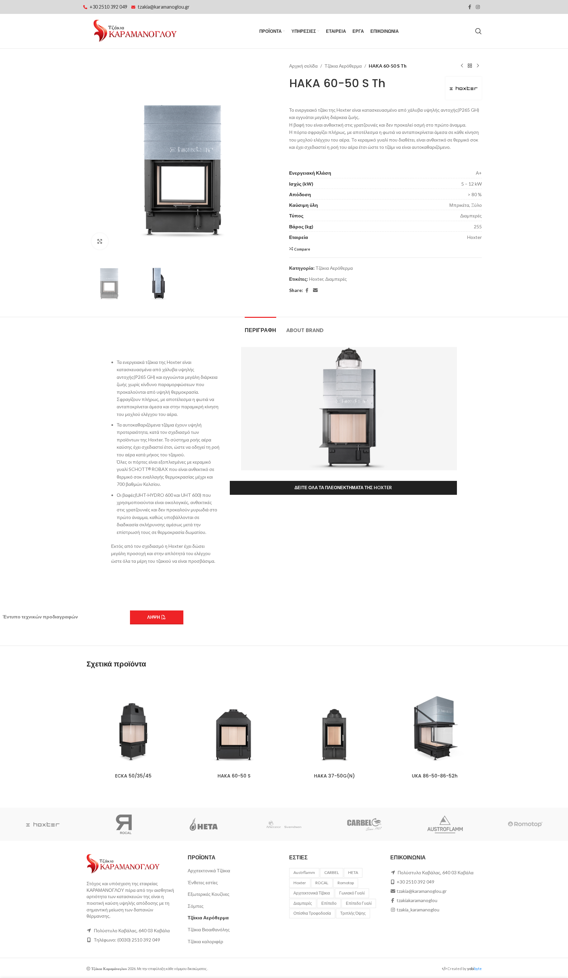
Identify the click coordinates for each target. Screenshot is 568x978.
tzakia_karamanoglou (418, 909)
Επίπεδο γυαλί (359, 903)
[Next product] (478, 66)
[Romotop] (525, 824)
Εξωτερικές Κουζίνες (208, 894)
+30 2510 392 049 (108, 7)
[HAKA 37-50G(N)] (334, 723)
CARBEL (331, 872)
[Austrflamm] (445, 824)
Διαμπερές (336, 279)
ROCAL (321, 882)
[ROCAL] (123, 824)
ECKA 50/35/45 (133, 776)
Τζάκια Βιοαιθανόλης (209, 929)
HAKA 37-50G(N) (334, 776)
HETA (353, 872)
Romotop (346, 882)
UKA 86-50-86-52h (435, 776)
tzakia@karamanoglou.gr (164, 7)
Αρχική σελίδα (303, 66)
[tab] (260, 327)
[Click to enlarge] (100, 241)
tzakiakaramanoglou (417, 900)
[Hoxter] (43, 824)
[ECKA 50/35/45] (133, 723)
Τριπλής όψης (353, 913)
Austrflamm (304, 872)
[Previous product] (462, 66)
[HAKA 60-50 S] (234, 723)
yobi (474, 968)
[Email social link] (315, 290)
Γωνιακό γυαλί (352, 893)
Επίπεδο (329, 903)
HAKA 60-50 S (234, 776)
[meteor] (284, 824)
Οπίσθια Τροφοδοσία (312, 913)
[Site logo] (135, 30)
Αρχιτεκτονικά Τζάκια (209, 870)
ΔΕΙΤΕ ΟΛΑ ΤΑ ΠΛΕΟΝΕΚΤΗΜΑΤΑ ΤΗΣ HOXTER (343, 487)
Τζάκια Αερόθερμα (343, 66)
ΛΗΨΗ (153, 617)
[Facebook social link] (470, 7)
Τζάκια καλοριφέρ (205, 941)
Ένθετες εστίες (203, 882)
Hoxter (316, 279)
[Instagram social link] (478, 7)
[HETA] (203, 824)
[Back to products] (470, 66)
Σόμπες (196, 906)
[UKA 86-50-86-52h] (435, 723)
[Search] (478, 31)
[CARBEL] (364, 824)
